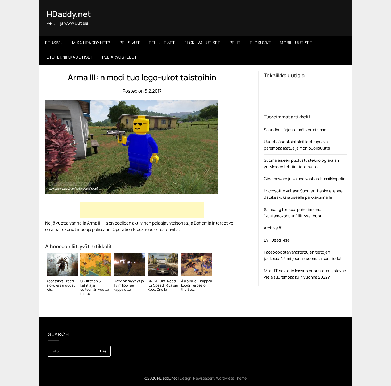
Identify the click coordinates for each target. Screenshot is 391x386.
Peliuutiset (162, 42)
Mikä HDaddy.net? (91, 42)
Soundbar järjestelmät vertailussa (295, 129)
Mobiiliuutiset (296, 42)
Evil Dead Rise (277, 240)
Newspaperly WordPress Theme (220, 378)
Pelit (235, 42)
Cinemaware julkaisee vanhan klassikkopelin (305, 178)
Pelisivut (129, 42)
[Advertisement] (142, 210)
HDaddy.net (69, 14)
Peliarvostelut (119, 57)
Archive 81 (273, 228)
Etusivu (54, 42)
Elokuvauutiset (202, 42)
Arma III (94, 223)
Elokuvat (260, 42)
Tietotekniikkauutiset (68, 57)
